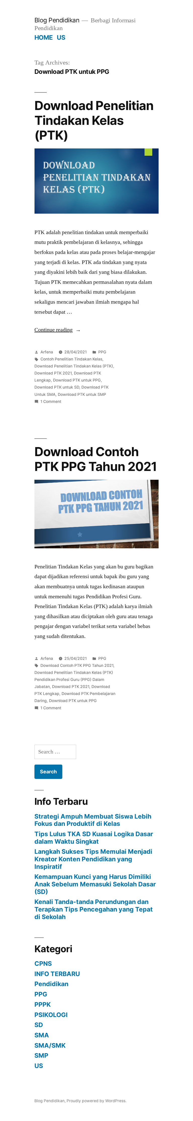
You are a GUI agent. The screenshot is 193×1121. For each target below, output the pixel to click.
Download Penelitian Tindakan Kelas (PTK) (94, 120)
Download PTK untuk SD (56, 387)
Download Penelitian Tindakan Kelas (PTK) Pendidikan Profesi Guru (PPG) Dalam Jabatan (73, 679)
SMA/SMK (50, 1045)
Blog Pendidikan (56, 20)
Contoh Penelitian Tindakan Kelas (71, 359)
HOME (43, 37)
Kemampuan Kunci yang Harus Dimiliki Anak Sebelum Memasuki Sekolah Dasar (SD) (95, 884)
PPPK (42, 1004)
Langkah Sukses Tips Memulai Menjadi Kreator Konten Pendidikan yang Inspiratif (93, 859)
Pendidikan (51, 984)
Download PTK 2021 (53, 373)
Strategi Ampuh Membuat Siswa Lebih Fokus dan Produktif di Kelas (92, 820)
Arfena (46, 352)
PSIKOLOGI (51, 1015)
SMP (41, 1055)
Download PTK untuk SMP (82, 394)
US (61, 37)
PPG (102, 352)
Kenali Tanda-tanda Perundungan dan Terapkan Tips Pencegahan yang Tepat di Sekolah (93, 909)
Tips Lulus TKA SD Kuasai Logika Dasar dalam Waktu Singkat (93, 837)
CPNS (43, 963)
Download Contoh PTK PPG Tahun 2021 (95, 459)
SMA (41, 1035)
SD (38, 1025)
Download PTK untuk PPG (77, 380)
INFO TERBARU (57, 974)
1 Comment (50, 401)
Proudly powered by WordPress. (96, 1100)
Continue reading (57, 329)
